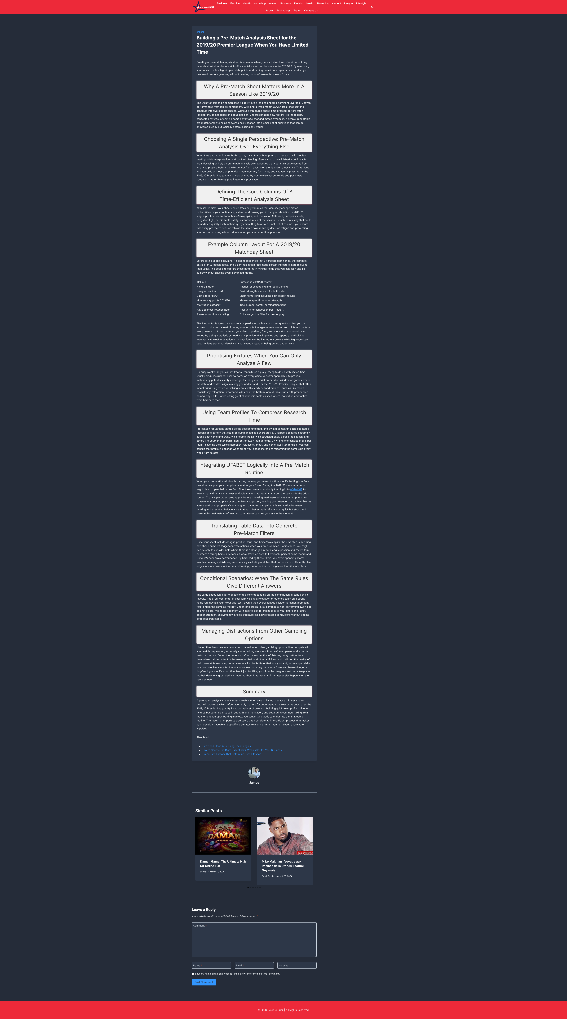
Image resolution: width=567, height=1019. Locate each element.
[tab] (248, 887)
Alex (205, 872)
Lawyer (348, 3)
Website (283, 965)
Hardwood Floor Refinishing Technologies (226, 746)
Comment (200, 925)
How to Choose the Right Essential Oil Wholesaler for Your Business (242, 750)
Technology (284, 10)
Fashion (235, 3)
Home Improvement (265, 3)
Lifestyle (361, 3)
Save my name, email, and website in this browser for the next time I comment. (237, 973)
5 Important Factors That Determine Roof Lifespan (231, 754)
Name (197, 965)
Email (240, 965)
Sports (269, 10)
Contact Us (311, 10)
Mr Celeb (269, 876)
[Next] (307, 851)
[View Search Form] (372, 7)
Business (222, 3)
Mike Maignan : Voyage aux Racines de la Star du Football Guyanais (283, 866)
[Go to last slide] (200, 851)
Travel (297, 10)
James (254, 782)
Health (247, 3)
